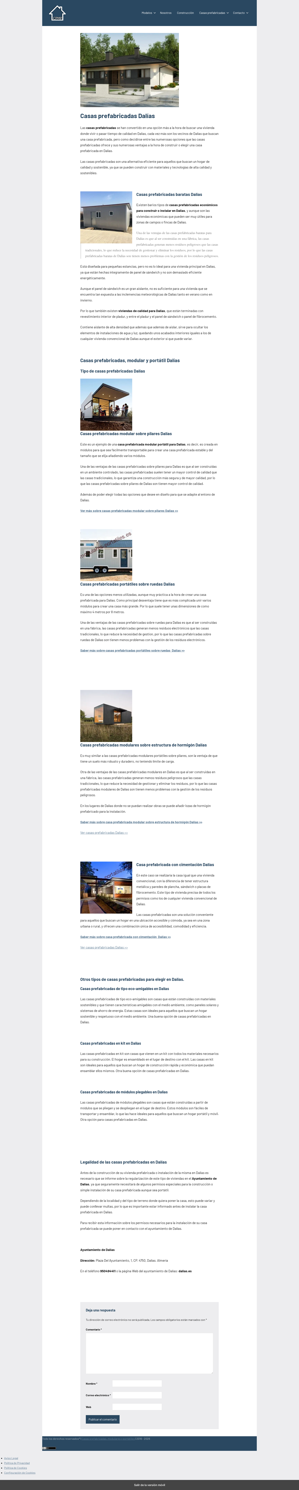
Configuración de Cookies (19, 1472)
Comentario (94, 1329)
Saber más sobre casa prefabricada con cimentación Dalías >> (125, 937)
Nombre (91, 1383)
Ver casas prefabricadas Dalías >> (104, 833)
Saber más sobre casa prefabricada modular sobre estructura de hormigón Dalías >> (141, 822)
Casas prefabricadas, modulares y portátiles (108, 1438)
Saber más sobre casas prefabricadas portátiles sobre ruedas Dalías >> (132, 650)
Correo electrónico (98, 1395)
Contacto (239, 12)
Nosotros (165, 12)
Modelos (147, 12)
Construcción (185, 12)
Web (88, 1407)
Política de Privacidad (17, 1463)
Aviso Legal (11, 1458)
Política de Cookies (15, 1467)
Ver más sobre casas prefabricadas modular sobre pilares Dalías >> (129, 511)
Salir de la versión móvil (149, 1485)
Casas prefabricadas (212, 12)
